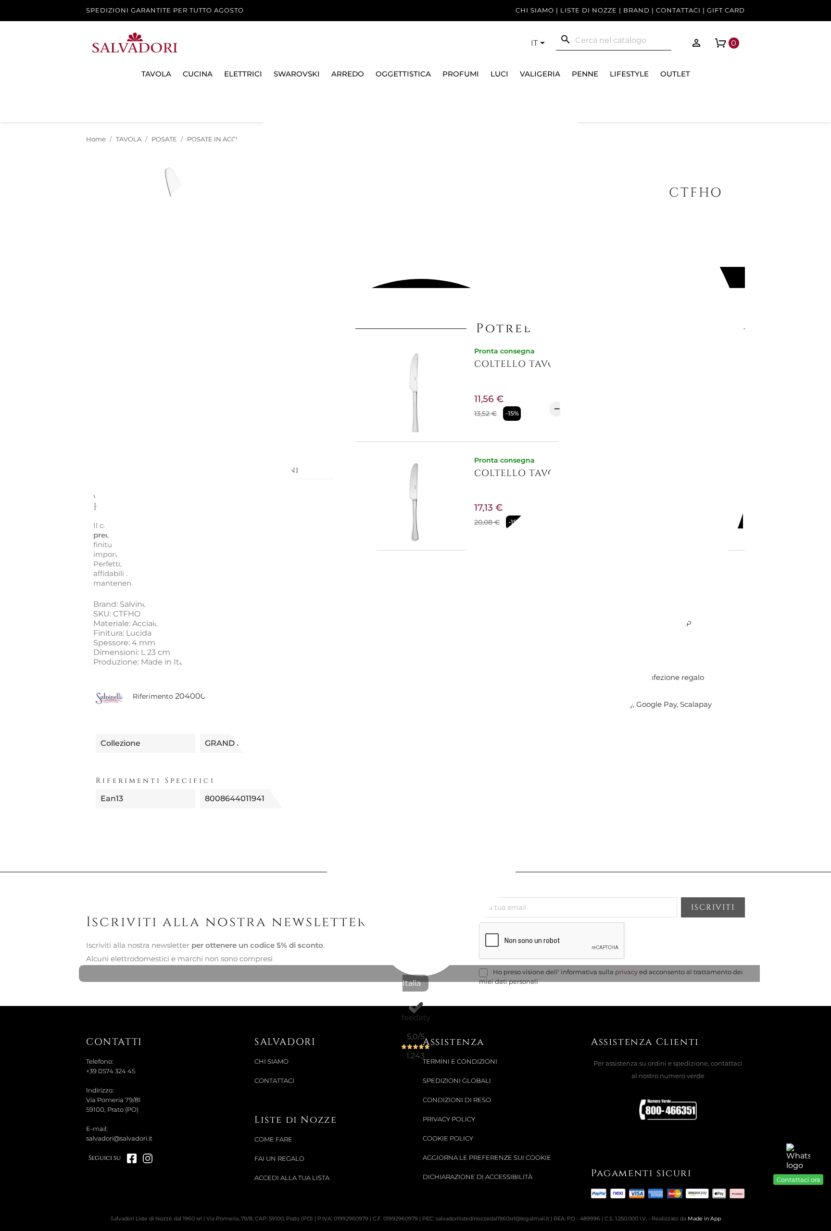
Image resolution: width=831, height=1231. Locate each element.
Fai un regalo (279, 1158)
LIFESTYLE (629, 73)
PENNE (585, 73)
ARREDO (347, 73)
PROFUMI (460, 73)
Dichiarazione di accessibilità (477, 1177)
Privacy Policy (449, 1119)
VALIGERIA (540, 73)
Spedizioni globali (457, 1080)
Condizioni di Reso (457, 1100)
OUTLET (675, 73)
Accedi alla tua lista (291, 1177)
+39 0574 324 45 (110, 1071)
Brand (636, 10)
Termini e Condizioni (460, 1061)
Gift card (726, 10)
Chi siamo (535, 10)
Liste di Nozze (588, 10)
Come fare (273, 1139)
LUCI (499, 73)
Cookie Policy (448, 1138)
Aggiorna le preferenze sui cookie (487, 1157)
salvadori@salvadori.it (119, 1138)
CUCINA (198, 73)
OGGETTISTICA (403, 73)
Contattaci (678, 10)
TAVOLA (156, 73)
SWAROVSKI (297, 73)
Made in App (704, 1218)
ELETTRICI (243, 73)
